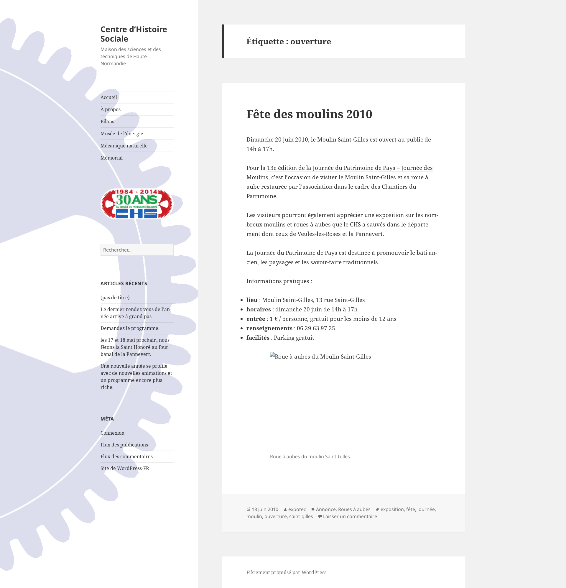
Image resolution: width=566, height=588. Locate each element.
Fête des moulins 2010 (309, 113)
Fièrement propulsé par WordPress (286, 572)
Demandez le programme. (130, 328)
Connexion (112, 433)
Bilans (107, 121)
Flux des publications (124, 444)
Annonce (326, 509)
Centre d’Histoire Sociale (134, 34)
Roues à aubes (354, 509)
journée (426, 509)
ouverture (275, 516)
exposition (392, 509)
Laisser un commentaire (350, 516)
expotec (297, 509)
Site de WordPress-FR (125, 468)
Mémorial (112, 158)
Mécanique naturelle (124, 145)
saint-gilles (301, 516)
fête (410, 509)
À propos (111, 109)
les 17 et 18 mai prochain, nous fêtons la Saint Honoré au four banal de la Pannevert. (135, 347)
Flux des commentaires (127, 456)
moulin (254, 516)
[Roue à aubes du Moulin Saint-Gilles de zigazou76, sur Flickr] (343, 401)
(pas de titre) (115, 297)
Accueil (109, 97)
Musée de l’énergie (122, 133)
